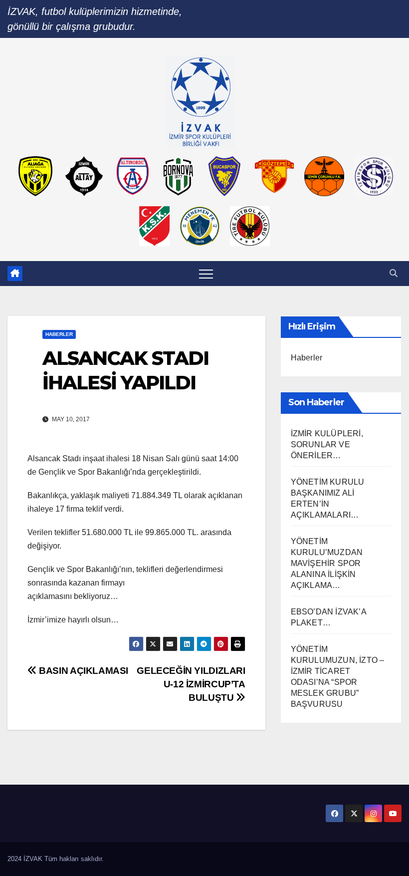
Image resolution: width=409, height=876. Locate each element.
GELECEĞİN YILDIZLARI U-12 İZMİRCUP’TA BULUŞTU (191, 684)
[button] (394, 273)
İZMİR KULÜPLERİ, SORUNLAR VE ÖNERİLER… (327, 444)
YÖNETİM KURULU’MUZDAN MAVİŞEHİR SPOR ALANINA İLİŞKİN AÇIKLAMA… (327, 563)
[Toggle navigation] (206, 273)
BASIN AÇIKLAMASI (82, 670)
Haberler (59, 334)
